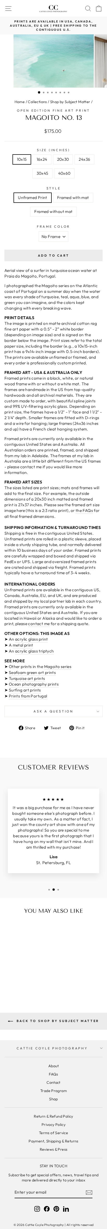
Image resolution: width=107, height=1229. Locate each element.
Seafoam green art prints (32, 672)
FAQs (53, 1074)
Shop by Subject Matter (70, 101)
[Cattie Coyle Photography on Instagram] (37, 1209)
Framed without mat (53, 211)
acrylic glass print (31, 639)
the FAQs (84, 510)
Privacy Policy (53, 1124)
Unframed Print (32, 197)
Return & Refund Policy (53, 1116)
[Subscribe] (89, 1192)
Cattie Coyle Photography (52, 1048)
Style (53, 188)
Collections (37, 101)
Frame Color (53, 226)
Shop (53, 1099)
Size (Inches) (53, 150)
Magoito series (57, 666)
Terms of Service (53, 1133)
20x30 (63, 159)
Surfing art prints (25, 690)
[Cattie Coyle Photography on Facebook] (47, 1209)
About (53, 1066)
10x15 (22, 159)
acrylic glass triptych (34, 651)
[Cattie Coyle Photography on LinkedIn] (66, 1209)
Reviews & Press (54, 1149)
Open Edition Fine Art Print (53, 110)
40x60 (64, 173)
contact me (39, 623)
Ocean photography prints (34, 684)
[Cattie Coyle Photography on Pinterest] (56, 1209)
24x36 (84, 159)
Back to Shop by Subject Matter (57, 1021)
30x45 (42, 173)
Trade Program (53, 1090)
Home (20, 101)
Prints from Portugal (28, 695)
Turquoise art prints (27, 678)
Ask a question (53, 711)
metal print (23, 645)
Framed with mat (73, 197)
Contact (53, 1082)
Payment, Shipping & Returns (53, 1141)
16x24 (42, 159)
